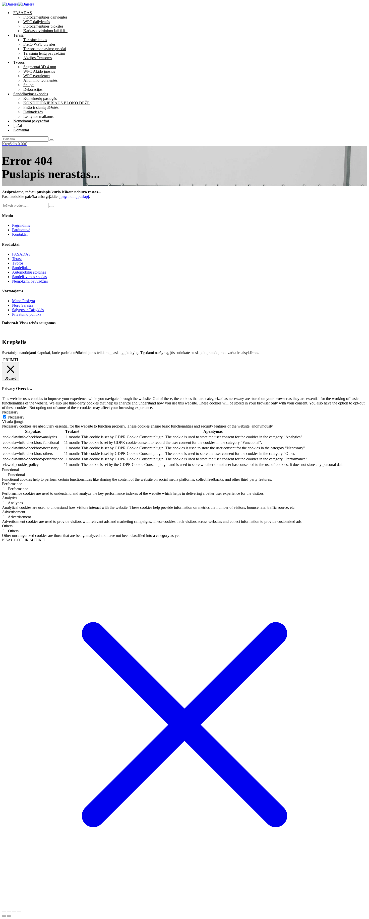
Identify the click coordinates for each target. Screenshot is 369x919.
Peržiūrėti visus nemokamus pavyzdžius (219, 528)
